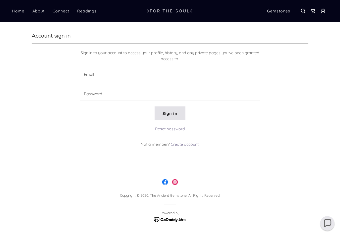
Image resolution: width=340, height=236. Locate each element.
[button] (323, 11)
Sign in (170, 113)
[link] (170, 10)
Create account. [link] (185, 144)
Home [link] (18, 10)
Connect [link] (61, 10)
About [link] (38, 10)
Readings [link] (87, 10)
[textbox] (170, 74)
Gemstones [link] (278, 10)
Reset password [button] (170, 128)
